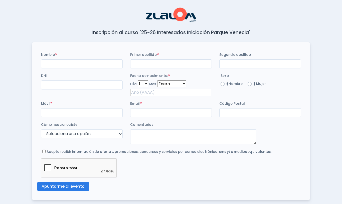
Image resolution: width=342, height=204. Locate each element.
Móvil (45, 103)
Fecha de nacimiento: (149, 75)
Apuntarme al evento (63, 186)
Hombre (235, 83)
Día (133, 84)
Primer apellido (143, 54)
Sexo (225, 75)
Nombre (48, 54)
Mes (152, 84)
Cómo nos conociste (59, 124)
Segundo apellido (235, 54)
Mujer (260, 83)
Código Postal (232, 103)
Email (135, 103)
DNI (44, 75)
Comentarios (141, 124)
